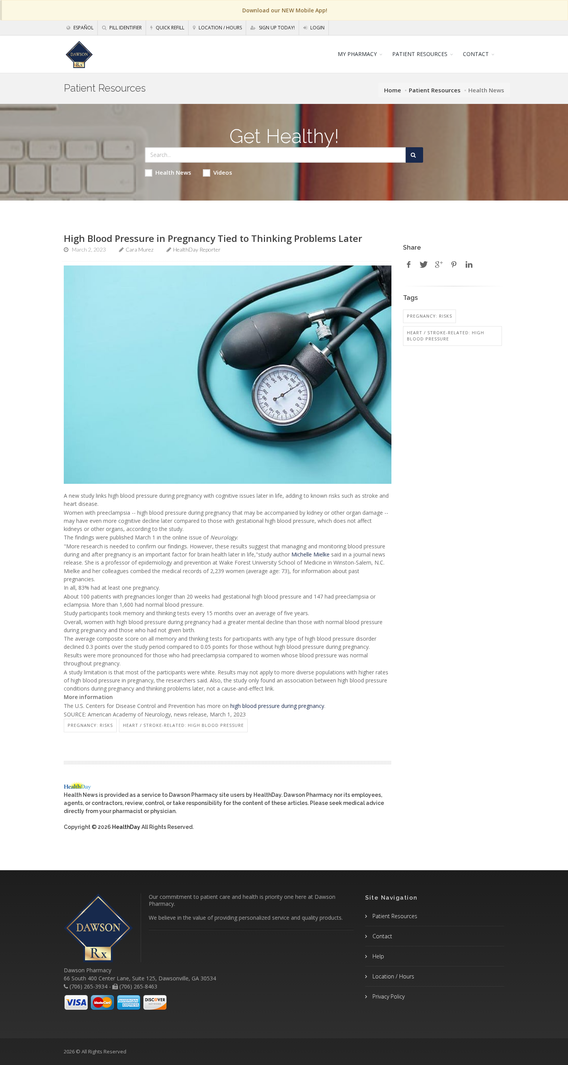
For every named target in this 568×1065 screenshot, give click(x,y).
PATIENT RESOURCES (419, 54)
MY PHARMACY (357, 54)
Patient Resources (435, 90)
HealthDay (126, 827)
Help (377, 956)
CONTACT (476, 54)
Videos (222, 172)
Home (392, 90)
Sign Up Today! (276, 27)
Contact (381, 936)
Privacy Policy (388, 996)
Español (83, 27)
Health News (173, 172)
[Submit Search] (414, 155)
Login (317, 27)
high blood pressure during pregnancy (277, 705)
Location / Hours (219, 27)
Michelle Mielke (310, 554)
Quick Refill (169, 27)
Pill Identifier (125, 27)
